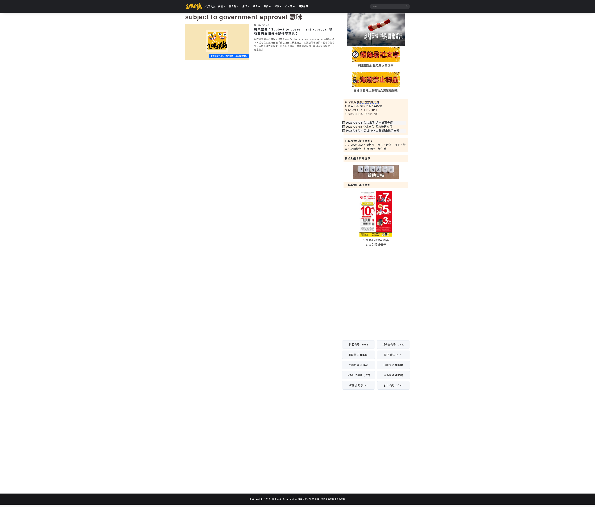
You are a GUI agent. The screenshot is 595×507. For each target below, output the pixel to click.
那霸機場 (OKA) (358, 365)
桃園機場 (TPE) (358, 344)
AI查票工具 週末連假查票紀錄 (364, 106)
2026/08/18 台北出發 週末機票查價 (369, 126)
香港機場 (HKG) (393, 375)
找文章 (289, 6)
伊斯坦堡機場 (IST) (358, 375)
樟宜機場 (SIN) (358, 385)
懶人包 (232, 6)
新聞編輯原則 (328, 499)
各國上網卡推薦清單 (357, 158)
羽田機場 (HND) (358, 354)
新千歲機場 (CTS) (393, 344)
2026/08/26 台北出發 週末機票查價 (369, 122)
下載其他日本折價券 (357, 185)
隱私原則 (341, 499)
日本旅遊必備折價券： (359, 141)
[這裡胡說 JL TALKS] (200, 6)
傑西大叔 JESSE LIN (308, 499)
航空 (220, 6)
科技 (266, 6)
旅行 (244, 6)
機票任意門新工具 (368, 102)
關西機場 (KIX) (393, 354)
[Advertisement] (376, 272)
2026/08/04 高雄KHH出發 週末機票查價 (372, 130)
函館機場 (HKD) (393, 365)
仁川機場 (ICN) (393, 385)
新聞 (277, 6)
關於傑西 (303, 6)
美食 (255, 6)
